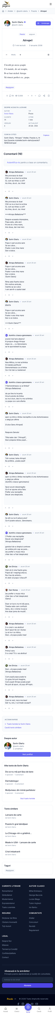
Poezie (34, 11)
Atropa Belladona (16, 172)
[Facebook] (18, 1004)
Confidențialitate (9, 953)
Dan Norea (13, 590)
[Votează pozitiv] (28, 95)
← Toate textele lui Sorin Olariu (17, 724)
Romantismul (7, 891)
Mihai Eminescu (35, 891)
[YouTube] (32, 1004)
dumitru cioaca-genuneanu (20, 335)
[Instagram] (23, 1004)
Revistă (32, 926)
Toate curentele (8, 907)
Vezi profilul (27, 754)
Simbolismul (7, 895)
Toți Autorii (6, 926)
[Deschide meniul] (50, 4)
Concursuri (33, 922)
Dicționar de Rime (9, 918)
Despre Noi (6, 941)
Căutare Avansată (9, 922)
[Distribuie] (44, 95)
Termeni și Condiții (9, 949)
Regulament (34, 930)
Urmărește (45, 23)
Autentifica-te (13, 162)
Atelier (10, 11)
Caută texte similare (13, 727)
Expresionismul (8, 903)
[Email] (36, 1004)
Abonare (27, 985)
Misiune (5, 945)
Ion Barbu (33, 907)
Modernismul (7, 899)
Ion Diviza (13, 566)
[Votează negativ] (35, 95)
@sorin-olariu (22, 11)
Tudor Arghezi (35, 903)
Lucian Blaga (34, 899)
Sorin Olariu (8, 113)
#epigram (10, 87)
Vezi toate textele (27, 798)
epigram (32, 34)
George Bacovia (35, 895)
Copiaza (46, 135)
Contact (5, 957)
